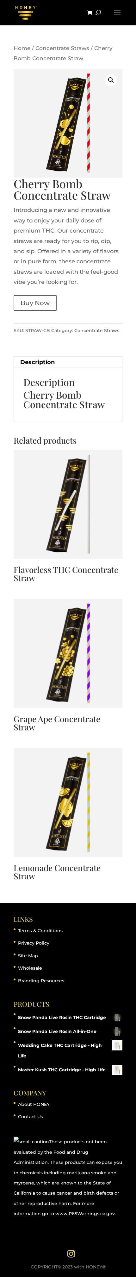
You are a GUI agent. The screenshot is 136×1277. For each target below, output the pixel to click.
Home (22, 48)
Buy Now (35, 303)
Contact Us (30, 1117)
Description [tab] (37, 362)
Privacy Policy (33, 943)
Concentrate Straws (62, 48)
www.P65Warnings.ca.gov (85, 1213)
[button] (111, 80)
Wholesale (30, 968)
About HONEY (34, 1104)
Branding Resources (41, 981)
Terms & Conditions (40, 931)
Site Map (28, 956)
